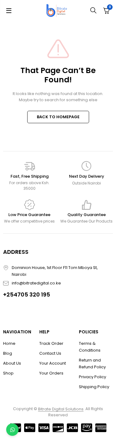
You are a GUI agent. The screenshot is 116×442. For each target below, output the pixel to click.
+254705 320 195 (26, 294)
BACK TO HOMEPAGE (58, 117)
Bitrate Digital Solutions (61, 409)
